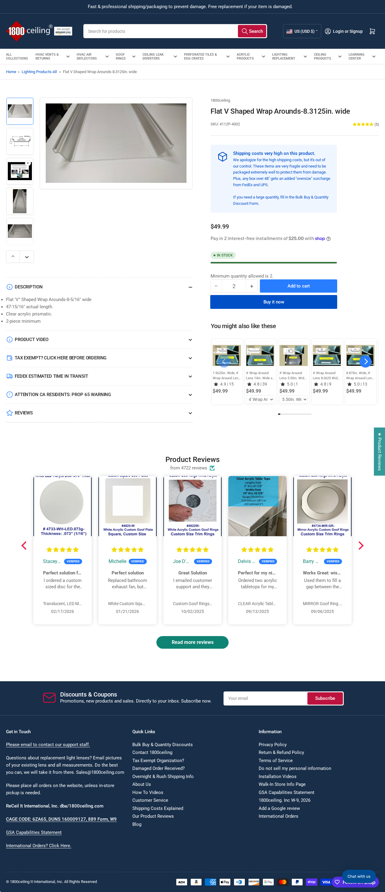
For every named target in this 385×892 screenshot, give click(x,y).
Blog (136, 824)
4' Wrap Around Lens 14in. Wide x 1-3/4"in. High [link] (259, 376)
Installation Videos (278, 776)
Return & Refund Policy (281, 752)
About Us (141, 784)
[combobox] (175, 31)
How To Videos (147, 792)
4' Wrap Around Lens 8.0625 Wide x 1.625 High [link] (326, 376)
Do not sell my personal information (295, 768)
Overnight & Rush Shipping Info (163, 776)
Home (11, 71)
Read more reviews (193, 642)
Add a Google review (279, 808)
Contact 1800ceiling (152, 752)
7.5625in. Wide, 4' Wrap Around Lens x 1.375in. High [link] (226, 376)
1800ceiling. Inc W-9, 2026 (284, 800)
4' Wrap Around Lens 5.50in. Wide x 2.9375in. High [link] (292, 376)
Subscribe (325, 698)
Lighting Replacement (283, 56)
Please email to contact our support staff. (48, 744)
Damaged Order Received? (158, 768)
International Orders (278, 816)
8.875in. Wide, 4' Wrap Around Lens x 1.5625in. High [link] (360, 376)
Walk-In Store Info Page (282, 784)
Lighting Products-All (39, 71)
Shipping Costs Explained (157, 808)
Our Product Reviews (153, 816)
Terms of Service (276, 760)
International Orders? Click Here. (38, 845)
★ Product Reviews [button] (379, 451)
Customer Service (150, 800)
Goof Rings (121, 56)
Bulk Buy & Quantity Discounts (162, 744)
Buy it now (273, 302)
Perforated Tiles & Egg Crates (200, 56)
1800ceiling (220, 100)
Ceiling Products (322, 56)
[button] (365, 361)
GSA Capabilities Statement (34, 832)
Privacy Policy (273, 744)
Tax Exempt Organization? (158, 760)
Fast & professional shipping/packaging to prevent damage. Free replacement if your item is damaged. (190, 6)
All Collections (17, 56)
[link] (227, 355)
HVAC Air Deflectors (87, 56)
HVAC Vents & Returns (47, 56)
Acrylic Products (245, 56)
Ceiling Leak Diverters (153, 56)
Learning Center (357, 56)
